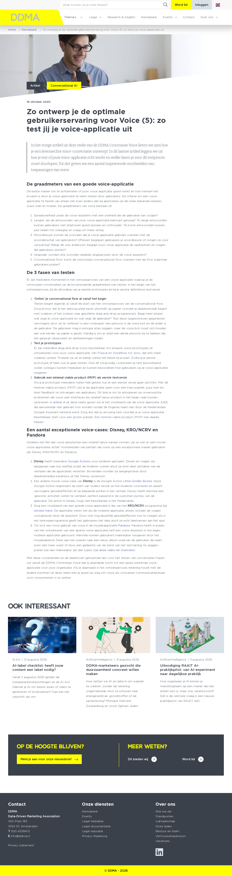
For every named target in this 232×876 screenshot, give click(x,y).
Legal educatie (92, 831)
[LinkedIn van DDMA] (159, 852)
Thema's (70, 17)
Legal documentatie (96, 826)
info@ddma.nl (20, 836)
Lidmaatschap (165, 821)
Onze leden (164, 826)
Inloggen (201, 5)
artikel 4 (59, 402)
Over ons (206, 17)
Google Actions (79, 461)
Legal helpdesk (93, 821)
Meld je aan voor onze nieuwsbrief (46, 759)
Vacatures (163, 841)
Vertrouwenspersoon (171, 836)
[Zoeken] (165, 5)
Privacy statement (21, 845)
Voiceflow (120, 353)
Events (168, 17)
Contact (189, 17)
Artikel (35, 85)
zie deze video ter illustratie (114, 550)
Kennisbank (149, 17)
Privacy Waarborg (94, 836)
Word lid (181, 5)
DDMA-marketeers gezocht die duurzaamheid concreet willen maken (113, 669)
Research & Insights (121, 17)
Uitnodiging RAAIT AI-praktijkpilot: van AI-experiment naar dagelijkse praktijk (187, 669)
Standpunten (164, 816)
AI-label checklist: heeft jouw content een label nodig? (37, 667)
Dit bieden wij (138, 759)
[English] (218, 5)
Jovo (136, 353)
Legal (93, 17)
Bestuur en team (167, 831)
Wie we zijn (164, 811)
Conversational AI (64, 85)
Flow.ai (102, 353)
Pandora (124, 525)
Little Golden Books (137, 481)
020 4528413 (20, 831)
